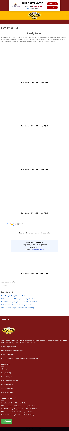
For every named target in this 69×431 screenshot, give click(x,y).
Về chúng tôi (4, 369)
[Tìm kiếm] (17, 285)
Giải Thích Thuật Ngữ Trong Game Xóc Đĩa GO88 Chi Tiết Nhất (19, 302)
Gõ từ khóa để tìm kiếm (8, 282)
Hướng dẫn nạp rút (6, 377)
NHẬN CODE (7, 421)
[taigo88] (34, 15)
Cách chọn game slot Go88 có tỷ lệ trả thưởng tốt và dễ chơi (18, 299)
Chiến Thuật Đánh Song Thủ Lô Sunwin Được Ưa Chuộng (17, 308)
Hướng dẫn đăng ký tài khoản (9, 380)
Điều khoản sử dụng (7, 384)
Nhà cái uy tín (52, 3)
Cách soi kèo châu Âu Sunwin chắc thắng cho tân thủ (16, 305)
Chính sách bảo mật (7, 388)
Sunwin (29, 8)
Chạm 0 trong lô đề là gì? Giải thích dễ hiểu (13, 296)
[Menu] (67, 15)
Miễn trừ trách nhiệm (7, 392)
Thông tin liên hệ (6, 373)
